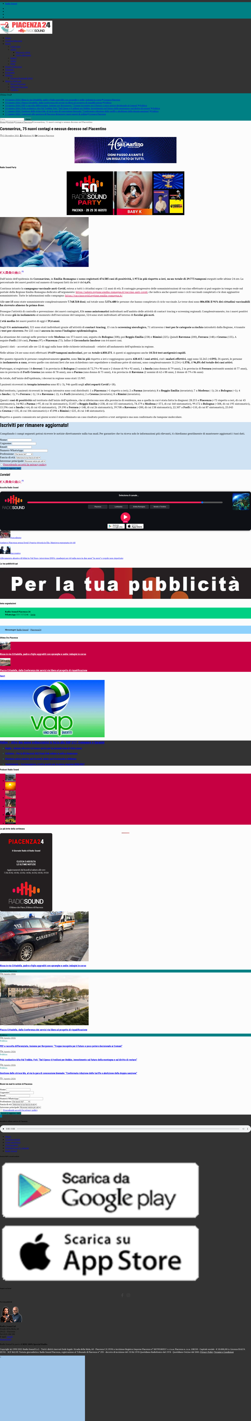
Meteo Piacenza (17, 84)
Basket (13, 58)
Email (3, 447)
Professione (7, 454)
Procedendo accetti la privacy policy (24, 464)
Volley (13, 61)
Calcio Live (15, 46)
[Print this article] (16, 272)
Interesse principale (12, 461)
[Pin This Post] (10, 272)
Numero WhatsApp (11, 450)
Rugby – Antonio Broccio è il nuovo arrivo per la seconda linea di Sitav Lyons (43, 748)
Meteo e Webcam (13, 81)
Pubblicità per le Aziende (17, 1148)
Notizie (10, 122)
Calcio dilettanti (23, 55)
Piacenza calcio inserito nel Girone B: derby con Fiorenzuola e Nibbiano (40, 758)
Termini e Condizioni (224, 1352)
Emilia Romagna (139, 507)
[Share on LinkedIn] (7, 272)
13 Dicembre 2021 (10, 135)
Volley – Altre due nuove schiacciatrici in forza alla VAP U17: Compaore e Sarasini (52, 742)
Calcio (13, 49)
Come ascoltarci (12, 1142)
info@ (10, 1336)
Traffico (14, 89)
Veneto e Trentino (159, 507)
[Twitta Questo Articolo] (4, 272)
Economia (10, 72)
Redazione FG (28, 135)
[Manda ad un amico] (13, 272)
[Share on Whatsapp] (19, 272)
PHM (12, 63)
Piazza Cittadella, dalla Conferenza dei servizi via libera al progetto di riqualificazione (43, 670)
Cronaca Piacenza (13, 40)
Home (8, 38)
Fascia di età (7, 457)
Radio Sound (11, 3)
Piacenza (98, 507)
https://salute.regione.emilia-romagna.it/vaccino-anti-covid (111, 292)
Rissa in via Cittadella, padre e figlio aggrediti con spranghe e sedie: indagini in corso (43, 654)
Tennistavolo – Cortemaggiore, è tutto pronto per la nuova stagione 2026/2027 (44, 764)
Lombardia (118, 507)
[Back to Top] (1, 1116)
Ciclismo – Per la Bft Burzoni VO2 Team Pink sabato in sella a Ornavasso (41, 753)
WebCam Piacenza (19, 86)
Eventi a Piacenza (13, 66)
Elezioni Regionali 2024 (21, 78)
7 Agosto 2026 (9, 1078)
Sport (8, 43)
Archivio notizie (12, 1139)
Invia (33, 614)
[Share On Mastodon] (22, 272)
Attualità (9, 69)
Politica (8, 75)
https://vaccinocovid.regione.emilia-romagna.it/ (93, 295)
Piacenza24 (35, 629)
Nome (3, 439)
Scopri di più (5, 1339)
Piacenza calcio (23, 52)
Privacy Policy (206, 1352)
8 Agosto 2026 (9, 973)
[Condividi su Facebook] (1, 272)
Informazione (11, 1145)
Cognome (5, 443)
